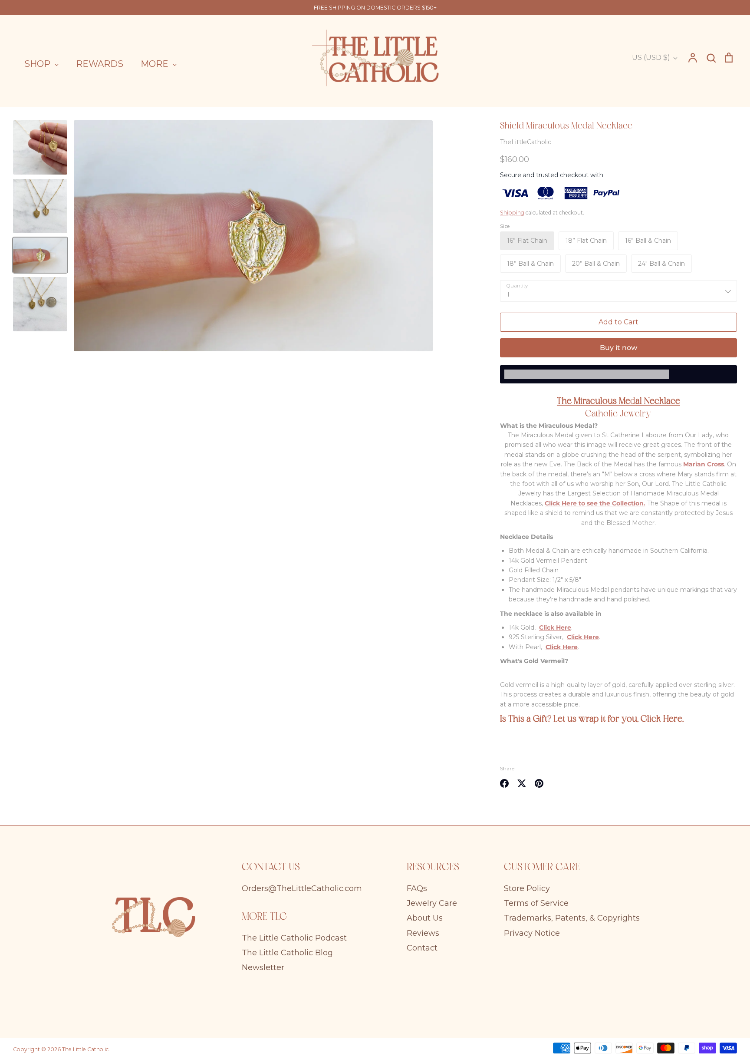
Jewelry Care (432, 903)
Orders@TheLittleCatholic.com (302, 888)
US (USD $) (651, 57)
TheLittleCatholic (525, 142)
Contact (422, 948)
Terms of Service (536, 903)
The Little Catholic (85, 1049)
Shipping (512, 212)
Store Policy (527, 888)
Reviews (423, 933)
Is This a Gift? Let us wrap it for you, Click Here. (592, 719)
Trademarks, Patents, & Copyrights (572, 918)
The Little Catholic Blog (287, 952)
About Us (425, 918)
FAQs (417, 888)
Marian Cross (703, 464)
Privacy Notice (532, 933)
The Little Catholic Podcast (294, 938)
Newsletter (263, 967)
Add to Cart (618, 322)
